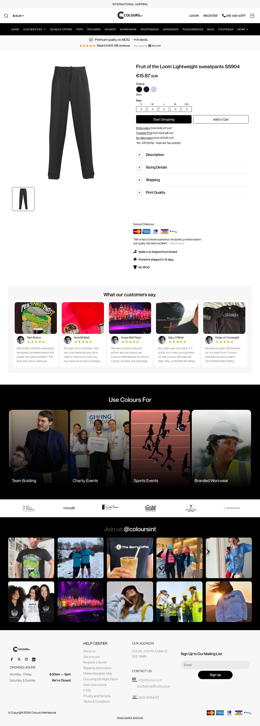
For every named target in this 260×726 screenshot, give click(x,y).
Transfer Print (144, 133)
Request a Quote (95, 662)
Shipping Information (97, 668)
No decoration (144, 138)
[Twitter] (19, 659)
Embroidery (143, 128)
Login (194, 15)
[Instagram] (26, 659)
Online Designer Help (97, 673)
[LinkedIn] (34, 659)
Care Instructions (95, 685)
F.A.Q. (87, 690)
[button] (34, 29)
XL (175, 104)
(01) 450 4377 (236, 15)
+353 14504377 (148, 697)
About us (89, 651)
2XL (187, 104)
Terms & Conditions (96, 701)
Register (210, 15)
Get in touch (91, 657)
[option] (28, 508)
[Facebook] (12, 659)
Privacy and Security (97, 696)
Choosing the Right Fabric (100, 679)
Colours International (43, 712)
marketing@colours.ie (153, 686)
